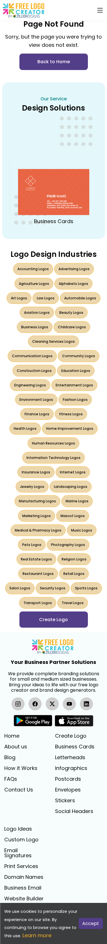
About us (15, 746)
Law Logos (45, 298)
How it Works (20, 768)
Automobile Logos (80, 298)
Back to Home (53, 61)
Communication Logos (32, 356)
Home (11, 735)
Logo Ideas (18, 828)
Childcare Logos (72, 327)
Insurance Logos (36, 472)
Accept (90, 923)
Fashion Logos (75, 399)
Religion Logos (74, 559)
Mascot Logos (72, 515)
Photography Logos (68, 544)
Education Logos (75, 370)
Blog (9, 757)
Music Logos (81, 530)
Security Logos (52, 588)
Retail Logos (73, 573)
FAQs (10, 779)
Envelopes (68, 789)
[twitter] (52, 703)
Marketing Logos (36, 515)
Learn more (37, 935)
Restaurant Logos (38, 573)
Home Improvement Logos (69, 428)
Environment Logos (36, 399)
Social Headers (74, 811)
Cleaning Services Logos (53, 341)
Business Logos (34, 327)
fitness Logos (71, 414)
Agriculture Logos (34, 283)
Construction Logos (34, 370)
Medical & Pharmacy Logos (38, 530)
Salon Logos (19, 588)
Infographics (71, 768)
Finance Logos (37, 414)
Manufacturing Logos (37, 501)
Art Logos (19, 298)
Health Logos (25, 428)
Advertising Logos (74, 268)
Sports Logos (86, 588)
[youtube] (69, 703)
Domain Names (23, 877)
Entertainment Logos (74, 385)
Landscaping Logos (70, 486)
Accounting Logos (33, 268)
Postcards (68, 779)
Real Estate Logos (36, 559)
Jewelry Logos (32, 486)
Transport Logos (37, 602)
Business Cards (74, 746)
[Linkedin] (86, 703)
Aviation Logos (37, 312)
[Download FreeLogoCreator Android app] (33, 721)
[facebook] (35, 703)
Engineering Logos (30, 385)
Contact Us (18, 789)
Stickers (65, 800)
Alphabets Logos (73, 283)
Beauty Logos (71, 312)
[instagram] (18, 703)
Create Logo (70, 735)
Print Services (21, 866)
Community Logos (78, 356)
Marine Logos (77, 501)
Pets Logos (31, 544)
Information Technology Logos (53, 457)
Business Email (22, 887)
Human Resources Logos (53, 443)
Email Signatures (18, 853)
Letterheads (70, 757)
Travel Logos (73, 602)
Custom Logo (21, 839)
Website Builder (24, 898)
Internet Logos (73, 472)
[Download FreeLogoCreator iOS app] (73, 721)
